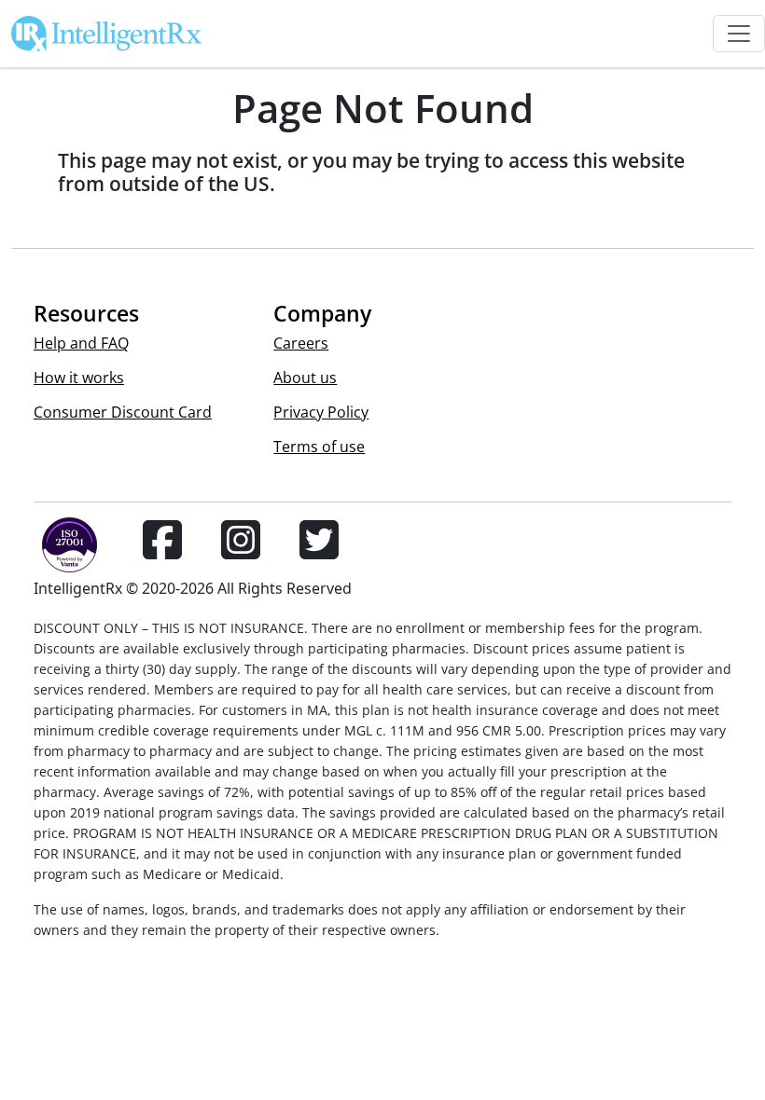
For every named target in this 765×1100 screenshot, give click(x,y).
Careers (300, 343)
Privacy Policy (321, 412)
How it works (79, 377)
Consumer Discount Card (123, 412)
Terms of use (319, 446)
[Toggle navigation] (739, 33)
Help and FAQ (81, 343)
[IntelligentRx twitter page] (319, 551)
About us (305, 377)
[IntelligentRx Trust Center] (62, 551)
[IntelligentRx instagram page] (241, 551)
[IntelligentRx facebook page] (162, 551)
